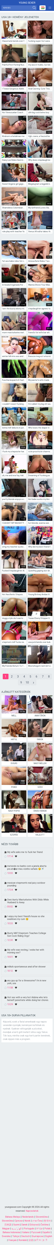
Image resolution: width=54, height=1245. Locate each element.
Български (37, 1236)
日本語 (7, 1224)
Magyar (6, 1228)
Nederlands (28, 1216)
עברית (39, 1228)
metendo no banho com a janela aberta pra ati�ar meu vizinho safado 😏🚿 (26, 867)
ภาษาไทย (37, 1220)
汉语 (31, 1240)
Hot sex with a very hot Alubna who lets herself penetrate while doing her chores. (28, 998)
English (48, 1236)
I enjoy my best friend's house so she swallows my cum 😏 (25, 917)
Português (29, 1228)
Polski (47, 1228)
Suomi (16, 1224)
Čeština (44, 1224)
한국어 (47, 1220)
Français (12, 1240)
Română (23, 1240)
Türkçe (15, 1236)
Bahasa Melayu (12, 1216)
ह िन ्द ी (41, 1240)
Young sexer (27, 2)
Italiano (25, 1232)
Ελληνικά (34, 1224)
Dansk (24, 1224)
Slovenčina (7, 1220)
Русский (35, 1232)
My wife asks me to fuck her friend (25, 852)
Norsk (27, 1220)
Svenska (6, 1236)
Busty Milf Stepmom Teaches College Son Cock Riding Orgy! (26, 934)
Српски (19, 1220)
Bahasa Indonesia (11, 1232)
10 (27, 682)
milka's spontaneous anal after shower (26, 966)
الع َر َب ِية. (17, 1228)
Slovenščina (42, 1216)
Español (46, 1232)
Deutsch (25, 1236)
